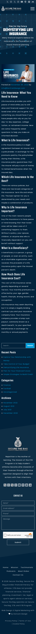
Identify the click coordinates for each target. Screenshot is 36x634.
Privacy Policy (11, 621)
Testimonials (27, 567)
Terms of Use (25, 621)
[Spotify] (29, 2)
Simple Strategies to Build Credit (18, 374)
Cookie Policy (19, 624)
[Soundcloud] (32, 2)
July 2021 (8, 409)
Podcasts (11, 571)
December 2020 (11, 413)
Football (7, 388)
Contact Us (18, 575)
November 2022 (11, 403)
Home (5, 567)
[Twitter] (7, 2)
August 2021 (9, 406)
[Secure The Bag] (18, 444)
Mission (14, 567)
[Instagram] (11, 2)
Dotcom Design (21, 614)
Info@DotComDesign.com (13, 88)
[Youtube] (22, 2)
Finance (7, 385)
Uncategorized (10, 392)
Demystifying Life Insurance (16, 367)
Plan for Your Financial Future (17, 371)
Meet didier (23, 571)
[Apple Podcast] (25, 2)
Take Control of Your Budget (17, 364)
